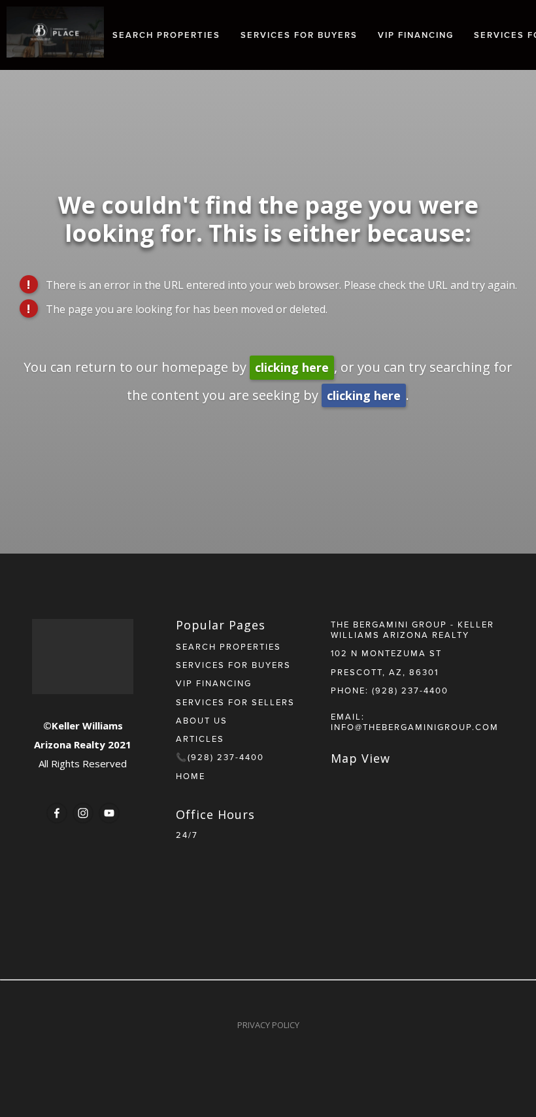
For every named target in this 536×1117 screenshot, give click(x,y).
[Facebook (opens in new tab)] (56, 813)
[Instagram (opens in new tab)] (83, 813)
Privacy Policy (268, 1025)
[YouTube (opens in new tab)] (109, 813)
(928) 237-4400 (410, 690)
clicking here (292, 367)
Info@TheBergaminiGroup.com (415, 727)
